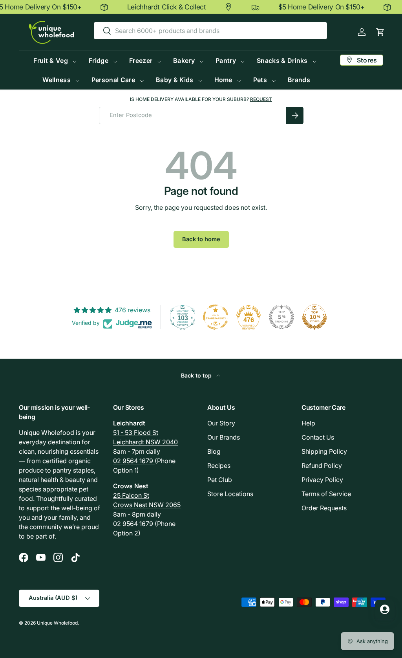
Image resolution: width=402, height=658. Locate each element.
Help (308, 423)
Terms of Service (326, 494)
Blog (214, 451)
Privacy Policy (322, 480)
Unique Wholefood (57, 623)
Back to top (197, 375)
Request (261, 99)
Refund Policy (322, 465)
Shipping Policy (324, 451)
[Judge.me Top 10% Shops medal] (314, 317)
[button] (380, 32)
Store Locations (230, 494)
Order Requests (324, 508)
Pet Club (219, 480)
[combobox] (210, 30)
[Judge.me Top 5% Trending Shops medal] (281, 317)
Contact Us (318, 437)
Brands (299, 80)
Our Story (221, 423)
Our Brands (223, 437)
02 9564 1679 (134, 461)
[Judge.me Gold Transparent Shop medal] (215, 317)
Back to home (201, 239)
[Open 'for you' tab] (384, 609)
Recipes (218, 465)
